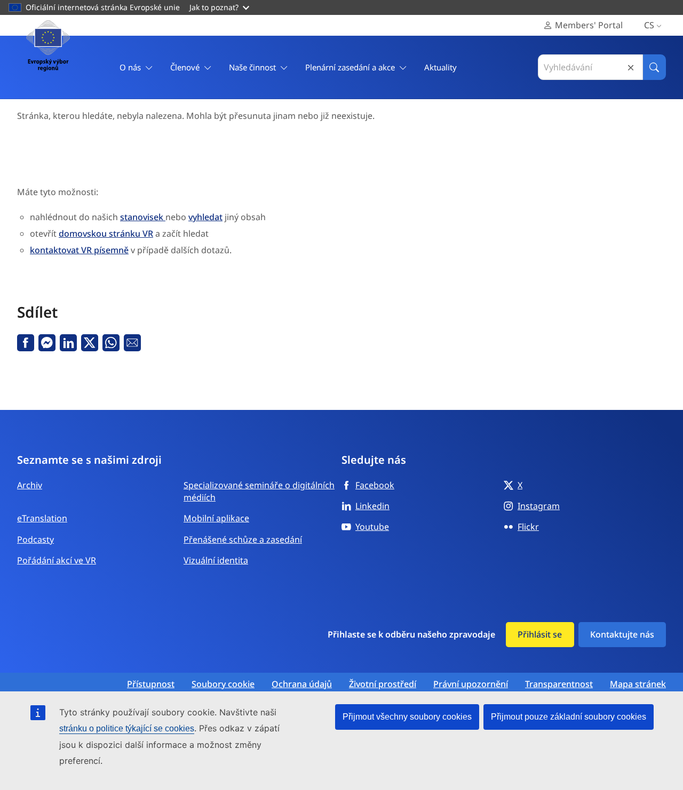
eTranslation (42, 518)
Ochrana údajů (302, 684)
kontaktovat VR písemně (79, 250)
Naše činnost (252, 67)
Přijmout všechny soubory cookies (407, 716)
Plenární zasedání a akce (350, 67)
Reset (630, 67)
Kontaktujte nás (622, 634)
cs (649, 25)
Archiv (29, 485)
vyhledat (205, 217)
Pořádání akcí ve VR (56, 560)
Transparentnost (559, 684)
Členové (185, 67)
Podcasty (35, 539)
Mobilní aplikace (216, 518)
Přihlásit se (540, 634)
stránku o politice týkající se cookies (126, 728)
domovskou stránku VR (106, 233)
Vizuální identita (216, 560)
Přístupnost (150, 684)
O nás (130, 67)
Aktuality (440, 67)
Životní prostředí (382, 684)
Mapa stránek (638, 684)
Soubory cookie (223, 684)
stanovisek (142, 217)
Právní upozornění (470, 684)
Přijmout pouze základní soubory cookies (568, 716)
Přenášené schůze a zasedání (243, 539)
